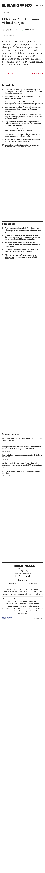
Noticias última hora (31, 599)
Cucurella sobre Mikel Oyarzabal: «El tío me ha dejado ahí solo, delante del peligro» (21, 146)
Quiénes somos (18, 589)
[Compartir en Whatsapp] (11, 30)
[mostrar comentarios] (19, 30)
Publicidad (5, 594)
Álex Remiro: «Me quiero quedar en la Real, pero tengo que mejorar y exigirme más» (22, 135)
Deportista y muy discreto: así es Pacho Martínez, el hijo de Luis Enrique (22, 439)
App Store (13, 583)
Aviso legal (27, 589)
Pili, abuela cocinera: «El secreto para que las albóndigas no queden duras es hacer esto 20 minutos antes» (21, 257)
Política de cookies (38, 594)
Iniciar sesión (36, 5)
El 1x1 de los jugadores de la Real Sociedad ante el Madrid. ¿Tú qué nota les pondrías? (22, 140)
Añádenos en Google (29, 29)
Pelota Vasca (22, 604)
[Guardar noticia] (3, 30)
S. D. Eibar (7, 12)
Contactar (9, 589)
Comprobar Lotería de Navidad (32, 611)
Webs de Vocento (37, 618)
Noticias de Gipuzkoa (12, 604)
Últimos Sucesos (7, 599)
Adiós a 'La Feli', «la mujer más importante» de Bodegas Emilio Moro (22, 456)
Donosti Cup (20, 608)
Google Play (34, 583)
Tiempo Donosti (30, 608)
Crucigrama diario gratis (8, 608)
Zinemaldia (24, 601)
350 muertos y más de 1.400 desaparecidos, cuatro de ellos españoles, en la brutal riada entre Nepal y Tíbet (24, 103)
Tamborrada (39, 608)
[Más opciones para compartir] (14, 30)
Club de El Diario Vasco (16, 611)
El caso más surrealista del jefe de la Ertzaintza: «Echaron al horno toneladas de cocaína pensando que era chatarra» (23, 230)
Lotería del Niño (22, 613)
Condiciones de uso (24, 591)
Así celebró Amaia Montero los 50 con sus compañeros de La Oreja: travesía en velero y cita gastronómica (22, 244)
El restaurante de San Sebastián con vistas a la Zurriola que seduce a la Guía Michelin (21, 130)
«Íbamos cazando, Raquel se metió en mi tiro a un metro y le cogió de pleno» (22, 97)
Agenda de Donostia (33, 604)
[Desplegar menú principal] (41, 5)
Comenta (10, 73)
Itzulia (6, 611)
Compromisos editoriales (24, 594)
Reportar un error (37, 73)
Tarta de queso (33, 601)
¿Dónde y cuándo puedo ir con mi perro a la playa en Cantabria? (21, 472)
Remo (40, 599)
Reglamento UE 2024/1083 (10, 591)
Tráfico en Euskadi (34, 606)
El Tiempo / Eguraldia (12, 606)
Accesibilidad (34, 589)
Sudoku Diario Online (13, 601)
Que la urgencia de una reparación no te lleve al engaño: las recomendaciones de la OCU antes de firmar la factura (22, 465)
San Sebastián (23, 606)
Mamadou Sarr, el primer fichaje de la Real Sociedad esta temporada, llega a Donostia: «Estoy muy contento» (23, 109)
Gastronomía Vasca (19, 599)
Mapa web (13, 594)
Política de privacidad (36, 591)
